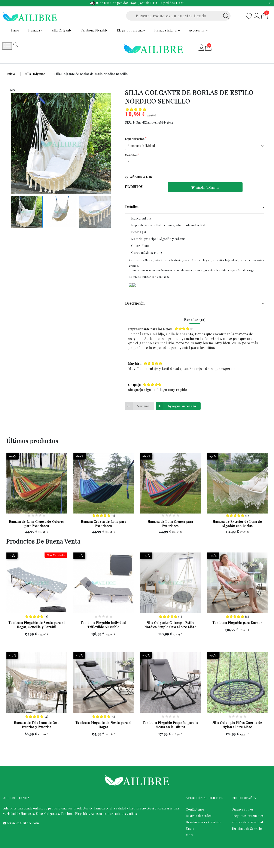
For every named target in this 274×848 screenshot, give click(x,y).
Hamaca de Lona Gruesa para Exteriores (170, 523)
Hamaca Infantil (166, 30)
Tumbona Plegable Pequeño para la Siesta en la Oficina (170, 724)
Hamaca (34, 30)
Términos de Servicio (247, 829)
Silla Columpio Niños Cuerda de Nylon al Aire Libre (237, 724)
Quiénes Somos (243, 809)
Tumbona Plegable (94, 30)
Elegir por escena (130, 30)
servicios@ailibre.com (23, 823)
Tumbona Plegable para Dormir (237, 622)
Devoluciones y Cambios (203, 822)
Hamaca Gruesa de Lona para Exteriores (103, 523)
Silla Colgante (62, 30)
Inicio (15, 30)
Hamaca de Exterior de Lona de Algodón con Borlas (237, 523)
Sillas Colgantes (47, 814)
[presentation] (13, 147)
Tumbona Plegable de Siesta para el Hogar (104, 724)
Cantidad (131, 155)
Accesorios (197, 30)
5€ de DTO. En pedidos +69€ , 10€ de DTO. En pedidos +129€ (139, 3)
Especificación (134, 138)
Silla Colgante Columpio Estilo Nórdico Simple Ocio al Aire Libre (170, 624)
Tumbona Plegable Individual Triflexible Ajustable (103, 624)
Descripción (134, 303)
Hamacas (27, 814)
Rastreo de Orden (199, 816)
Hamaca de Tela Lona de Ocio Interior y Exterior (36, 724)
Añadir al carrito (207, 187)
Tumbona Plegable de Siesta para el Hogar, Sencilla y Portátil (37, 624)
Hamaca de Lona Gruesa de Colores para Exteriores (36, 523)
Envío (190, 829)
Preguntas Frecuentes (248, 816)
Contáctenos (195, 809)
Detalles (131, 206)
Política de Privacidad (247, 822)
